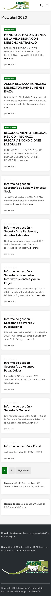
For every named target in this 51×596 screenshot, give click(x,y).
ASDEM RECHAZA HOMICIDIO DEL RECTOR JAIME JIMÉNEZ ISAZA (25, 87)
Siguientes (23, 470)
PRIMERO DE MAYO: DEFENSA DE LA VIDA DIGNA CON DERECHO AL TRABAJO (25, 38)
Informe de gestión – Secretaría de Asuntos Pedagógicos (19, 366)
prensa (11, 64)
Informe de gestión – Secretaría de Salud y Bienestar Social (25, 187)
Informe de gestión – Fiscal (22, 446)
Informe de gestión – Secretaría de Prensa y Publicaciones (19, 322)
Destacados (9, 29)
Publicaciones (10, 127)
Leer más (8, 58)
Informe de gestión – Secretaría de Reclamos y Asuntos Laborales (21, 231)
